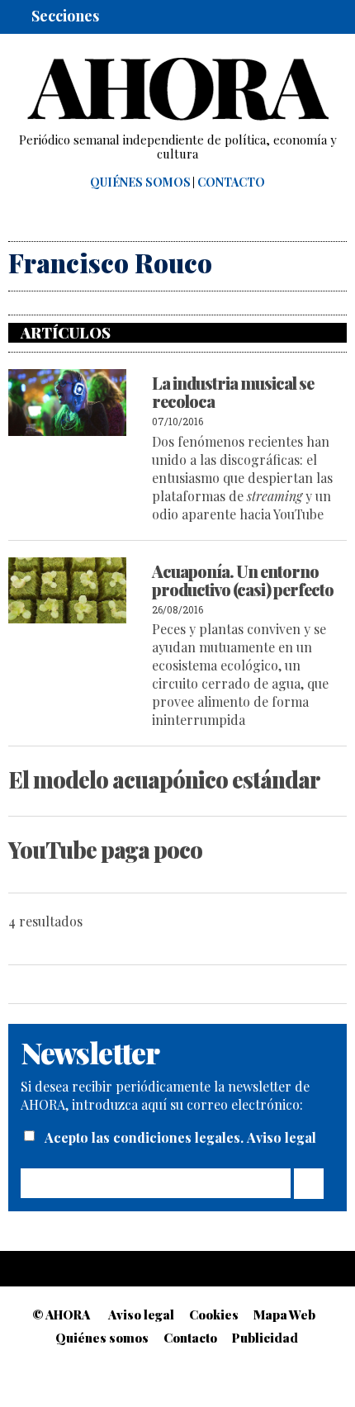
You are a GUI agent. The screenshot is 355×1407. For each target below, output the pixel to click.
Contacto (231, 182)
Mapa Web (284, 1314)
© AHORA (61, 1314)
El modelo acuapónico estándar (164, 779)
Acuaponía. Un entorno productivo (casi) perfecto (243, 580)
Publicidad (265, 1337)
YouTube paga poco (105, 850)
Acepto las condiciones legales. (146, 1137)
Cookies (214, 1314)
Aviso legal (281, 1137)
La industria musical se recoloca (233, 392)
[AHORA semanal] (177, 89)
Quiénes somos (140, 182)
